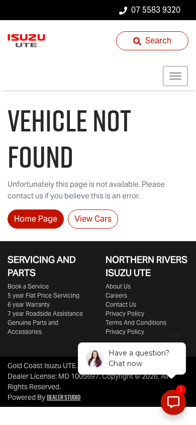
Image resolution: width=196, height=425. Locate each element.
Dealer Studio (63, 397)
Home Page (35, 219)
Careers (116, 295)
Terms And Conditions (136, 322)
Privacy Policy (125, 313)
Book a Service (28, 286)
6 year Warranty (29, 304)
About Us (118, 286)
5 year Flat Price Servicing (43, 295)
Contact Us (121, 304)
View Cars (93, 219)
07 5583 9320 (155, 10)
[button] (175, 76)
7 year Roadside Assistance (45, 313)
